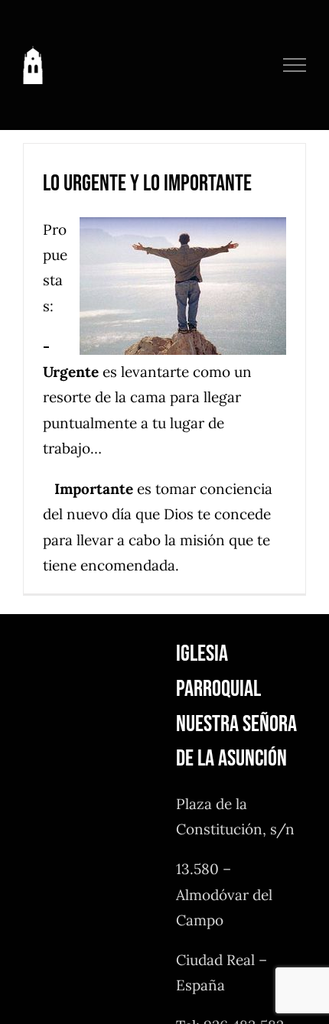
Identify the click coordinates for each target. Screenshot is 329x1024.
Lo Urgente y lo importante (147, 183)
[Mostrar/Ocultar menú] (294, 65)
